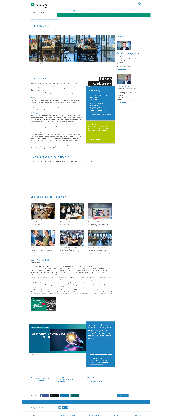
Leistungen (65, 15)
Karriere (107, 11)
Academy (103, 15)
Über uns (134, 15)
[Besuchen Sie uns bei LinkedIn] (59, 407)
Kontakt (117, 11)
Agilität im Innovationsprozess (98, 356)
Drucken (122, 395)
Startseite (33, 19)
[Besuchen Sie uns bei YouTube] (63, 407)
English (137, 11)
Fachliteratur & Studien (66, 381)
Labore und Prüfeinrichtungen (51, 19)
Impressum (117, 415)
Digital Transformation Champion (98, 360)
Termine (127, 11)
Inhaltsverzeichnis (94, 415)
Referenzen (90, 15)
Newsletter (137, 415)
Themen (77, 15)
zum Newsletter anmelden (95, 381)
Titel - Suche (139, 3)
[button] (44, 395)
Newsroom (118, 15)
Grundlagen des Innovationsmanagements (101, 354)
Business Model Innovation (97, 358)
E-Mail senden (122, 69)
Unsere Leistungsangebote (95, 377)
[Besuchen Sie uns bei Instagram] (66, 407)
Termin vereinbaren (95, 139)
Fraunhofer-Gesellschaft (67, 10)
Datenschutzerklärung (67, 415)
